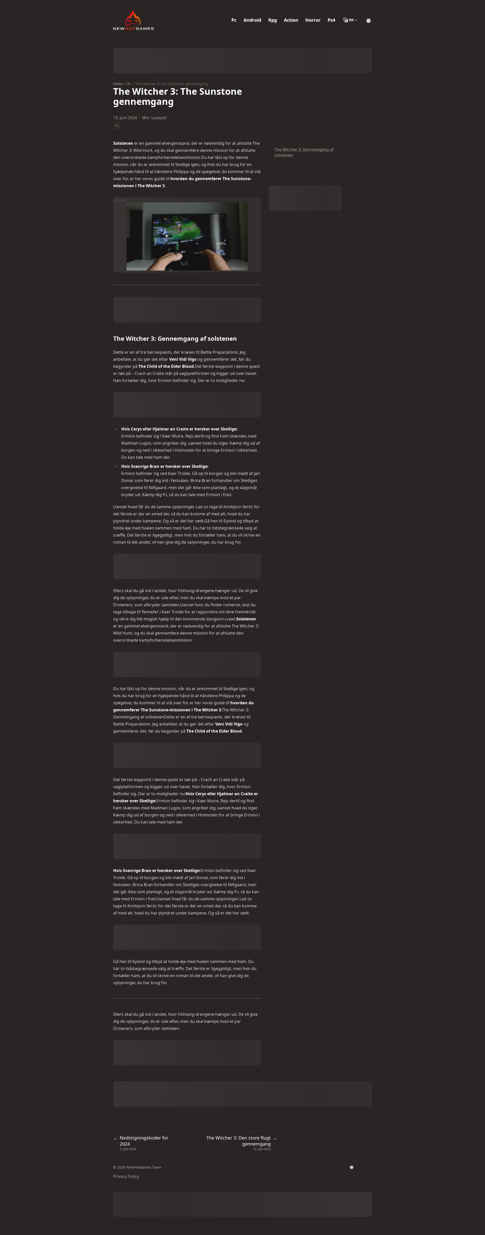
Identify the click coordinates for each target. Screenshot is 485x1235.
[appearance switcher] (368, 19)
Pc (129, 83)
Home (118, 83)
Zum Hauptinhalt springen (145, 5)
